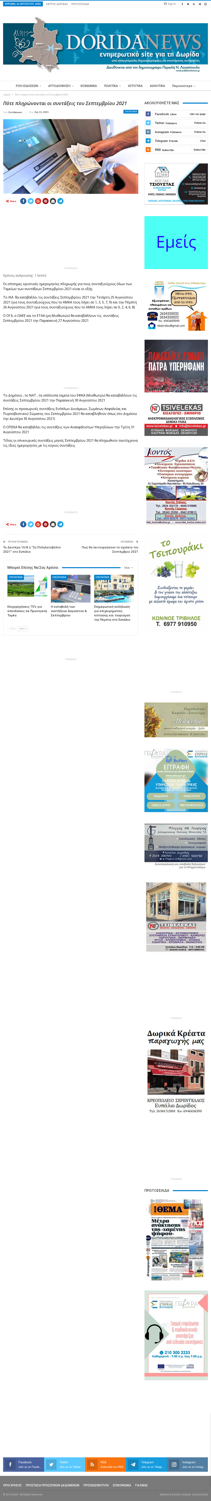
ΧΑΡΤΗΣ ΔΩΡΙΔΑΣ (57, 4)
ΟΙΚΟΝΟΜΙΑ (131, 111)
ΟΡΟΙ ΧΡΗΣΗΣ (12, 1485)
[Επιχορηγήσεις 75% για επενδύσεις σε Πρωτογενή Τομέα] (27, 589)
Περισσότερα (182, 86)
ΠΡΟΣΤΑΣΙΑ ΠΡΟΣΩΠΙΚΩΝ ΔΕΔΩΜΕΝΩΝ (52, 1485)
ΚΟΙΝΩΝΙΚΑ (89, 86)
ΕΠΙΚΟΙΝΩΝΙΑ (122, 1485)
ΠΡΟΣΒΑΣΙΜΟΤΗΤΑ (96, 1485)
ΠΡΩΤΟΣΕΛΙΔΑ (80, 4)
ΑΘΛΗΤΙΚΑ (157, 86)
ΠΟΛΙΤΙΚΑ (111, 86)
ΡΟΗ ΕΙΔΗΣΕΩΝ (27, 86)
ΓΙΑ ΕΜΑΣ (141, 1485)
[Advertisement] (70, 237)
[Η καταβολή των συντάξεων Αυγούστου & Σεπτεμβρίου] (71, 589)
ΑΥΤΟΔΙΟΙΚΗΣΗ (59, 86)
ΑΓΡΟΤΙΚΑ (135, 86)
